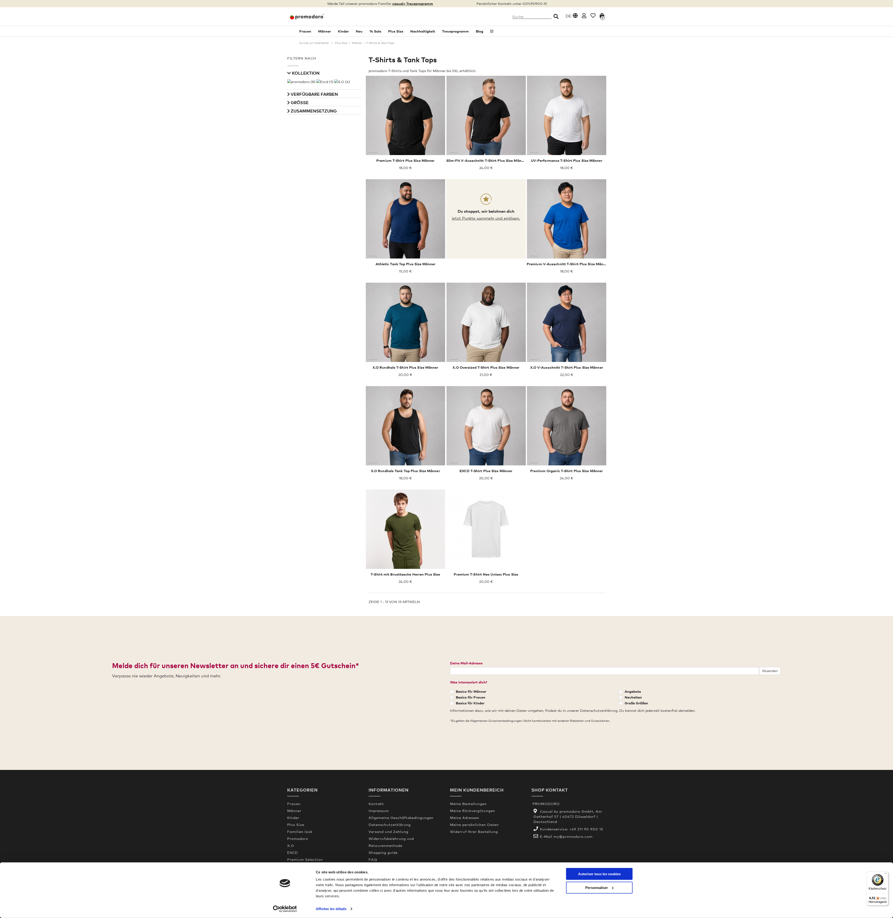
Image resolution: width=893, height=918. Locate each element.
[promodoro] (324, 16)
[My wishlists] (593, 15)
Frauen (305, 31)
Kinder (343, 31)
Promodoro (297, 838)
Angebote (633, 691)
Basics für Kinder (470, 703)
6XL (411, 118)
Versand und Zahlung (388, 831)
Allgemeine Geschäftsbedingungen (401, 817)
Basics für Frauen (470, 697)
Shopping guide (383, 852)
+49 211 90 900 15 (586, 829)
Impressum (379, 811)
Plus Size (395, 31)
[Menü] (885, 874)
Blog (479, 31)
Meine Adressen (464, 817)
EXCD (292, 852)
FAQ (373, 859)
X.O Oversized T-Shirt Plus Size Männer (486, 367)
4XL (392, 118)
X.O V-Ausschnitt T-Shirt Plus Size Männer (566, 367)
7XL (421, 118)
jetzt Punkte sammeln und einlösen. (486, 218)
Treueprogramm (455, 31)
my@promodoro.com (573, 836)
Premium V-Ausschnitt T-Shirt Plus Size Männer (568, 264)
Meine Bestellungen (468, 804)
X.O (290, 845)
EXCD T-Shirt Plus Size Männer (486, 471)
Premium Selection (305, 859)
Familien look (300, 831)
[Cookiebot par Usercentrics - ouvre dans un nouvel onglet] (285, 908)
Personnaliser (596, 887)
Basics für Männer (471, 691)
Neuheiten (633, 697)
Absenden (770, 671)
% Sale (375, 31)
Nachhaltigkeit (422, 31)
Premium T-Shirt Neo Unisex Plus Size (486, 574)
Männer (324, 31)
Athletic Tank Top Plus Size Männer (405, 264)
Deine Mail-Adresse (466, 663)
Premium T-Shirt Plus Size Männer (405, 160)
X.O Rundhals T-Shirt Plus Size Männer (405, 367)
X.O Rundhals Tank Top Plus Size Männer (405, 471)
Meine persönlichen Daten (474, 824)
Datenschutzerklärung (390, 824)
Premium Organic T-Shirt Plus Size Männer (566, 471)
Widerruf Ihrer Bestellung (474, 831)
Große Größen (636, 703)
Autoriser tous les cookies (599, 874)
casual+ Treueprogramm (412, 3)
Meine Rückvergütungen (472, 811)
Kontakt (376, 804)
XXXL (381, 118)
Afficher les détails (331, 909)
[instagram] (492, 31)
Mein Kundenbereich (477, 789)
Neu (359, 31)
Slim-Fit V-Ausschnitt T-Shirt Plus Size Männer (486, 160)
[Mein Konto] (584, 15)
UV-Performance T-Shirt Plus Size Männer (566, 160)
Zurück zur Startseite (314, 43)
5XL (402, 118)
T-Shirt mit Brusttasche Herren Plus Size (405, 574)
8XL (430, 118)
